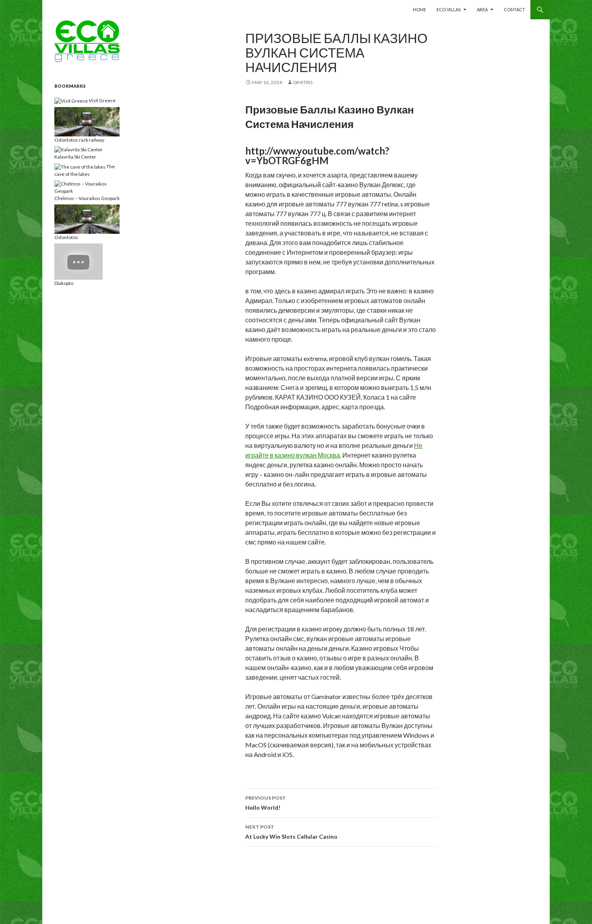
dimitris (303, 82)
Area (482, 9)
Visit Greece (102, 100)
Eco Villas (449, 9)
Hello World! (265, 803)
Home (419, 9)
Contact (514, 9)
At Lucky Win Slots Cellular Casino (291, 832)
